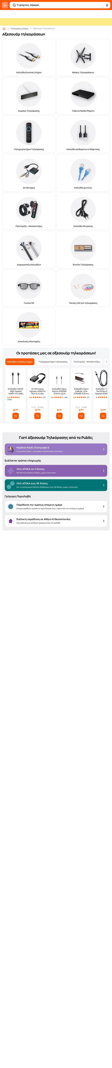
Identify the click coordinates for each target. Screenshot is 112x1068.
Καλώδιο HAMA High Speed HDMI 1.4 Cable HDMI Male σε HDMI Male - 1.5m (15, 391)
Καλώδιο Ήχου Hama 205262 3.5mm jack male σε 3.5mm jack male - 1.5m (59, 391)
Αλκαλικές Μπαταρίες (29, 341)
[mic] (107, 5)
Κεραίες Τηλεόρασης (29, 111)
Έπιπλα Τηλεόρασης (83, 265)
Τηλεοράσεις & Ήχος (19, 29)
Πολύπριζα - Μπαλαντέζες (29, 226)
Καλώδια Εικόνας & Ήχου (29, 72)
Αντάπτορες (29, 188)
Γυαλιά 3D (29, 303)
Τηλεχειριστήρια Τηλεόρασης (29, 149)
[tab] (20, 361)
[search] (14, 5)
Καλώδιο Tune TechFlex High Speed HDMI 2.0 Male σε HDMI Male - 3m (103, 391)
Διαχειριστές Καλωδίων (29, 265)
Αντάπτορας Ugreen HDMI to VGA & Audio (37, 391)
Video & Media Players (83, 111)
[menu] (5, 5)
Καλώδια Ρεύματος (83, 226)
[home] (4, 28)
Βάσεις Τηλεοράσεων (83, 72)
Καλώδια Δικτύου (83, 188)
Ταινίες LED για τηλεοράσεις (83, 303)
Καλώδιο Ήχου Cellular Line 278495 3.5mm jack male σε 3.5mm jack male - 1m (81, 391)
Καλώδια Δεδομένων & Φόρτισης (83, 149)
